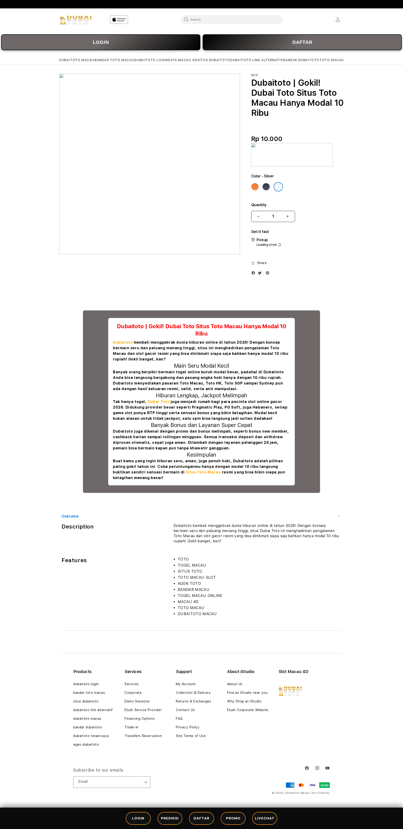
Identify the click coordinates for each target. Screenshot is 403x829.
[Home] (75, 20)
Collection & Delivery (193, 693)
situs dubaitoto (86, 701)
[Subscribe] (145, 782)
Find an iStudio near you (247, 693)
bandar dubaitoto (87, 727)
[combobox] (232, 19)
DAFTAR (302, 42)
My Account (186, 684)
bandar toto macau (89, 693)
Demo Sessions (137, 701)
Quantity (259, 205)
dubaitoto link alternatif (93, 710)
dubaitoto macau (87, 718)
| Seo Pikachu (320, 792)
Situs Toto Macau (203, 472)
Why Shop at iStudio (244, 701)
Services (132, 684)
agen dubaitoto (86, 744)
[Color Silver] (278, 186)
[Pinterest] (268, 274)
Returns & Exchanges (193, 701)
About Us (235, 684)
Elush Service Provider (143, 710)
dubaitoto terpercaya (91, 736)
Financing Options (140, 718)
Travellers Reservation (143, 736)
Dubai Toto (159, 401)
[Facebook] (254, 274)
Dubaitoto (123, 342)
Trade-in (132, 727)
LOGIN (101, 42)
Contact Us (185, 710)
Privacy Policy (187, 727)
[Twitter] (261, 274)
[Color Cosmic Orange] (255, 186)
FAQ (179, 718)
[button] (76, 60)
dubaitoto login (86, 684)
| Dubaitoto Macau (296, 792)
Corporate (133, 693)
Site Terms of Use (191, 736)
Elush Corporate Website (247, 710)
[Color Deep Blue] (266, 186)
